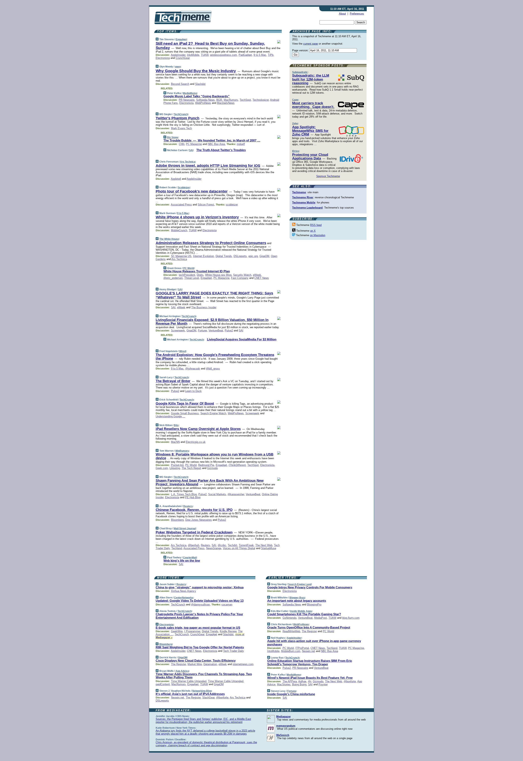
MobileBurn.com (290, 651)
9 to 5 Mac (260, 54)
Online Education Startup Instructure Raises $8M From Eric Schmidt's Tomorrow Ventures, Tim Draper (309, 662)
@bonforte (222, 697)
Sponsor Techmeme (328, 176)
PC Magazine (194, 144)
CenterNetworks (183, 597)
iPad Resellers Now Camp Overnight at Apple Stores (198, 429)
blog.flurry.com (351, 617)
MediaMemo (190, 93)
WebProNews (203, 102)
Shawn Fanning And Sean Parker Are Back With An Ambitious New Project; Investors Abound (210, 482)
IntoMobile (193, 54)
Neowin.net (177, 697)
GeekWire (177, 631)
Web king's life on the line (181, 560)
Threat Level (191, 277)
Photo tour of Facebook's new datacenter (192, 191)
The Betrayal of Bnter (173, 381)
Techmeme (299, 192)
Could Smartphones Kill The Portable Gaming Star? (304, 614)
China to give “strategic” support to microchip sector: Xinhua (200, 587)
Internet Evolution (203, 256)
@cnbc (222, 545)
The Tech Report (191, 468)
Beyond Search (180, 83)
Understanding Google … (170, 416)
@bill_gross (213, 368)
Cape (295, 100)
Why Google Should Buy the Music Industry (196, 71)
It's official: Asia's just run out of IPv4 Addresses (190, 694)
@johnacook (192, 368)
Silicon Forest (206, 204)
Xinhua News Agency (183, 591)
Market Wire (195, 664)
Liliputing (175, 468)
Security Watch (242, 274)
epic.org (253, 256)
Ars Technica (187, 162)
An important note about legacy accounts (296, 600)
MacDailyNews (226, 102)
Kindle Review (228, 631)
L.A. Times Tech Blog (184, 494)
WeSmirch (282, 735)
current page (310, 43)
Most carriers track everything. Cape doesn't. (313, 105)
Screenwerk (178, 330)
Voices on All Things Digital (239, 548)
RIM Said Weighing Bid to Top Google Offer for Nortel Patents (200, 647)
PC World (188, 268)
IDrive (295, 151)
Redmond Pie (206, 465)
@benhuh (193, 545)
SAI (191, 150)
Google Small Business (185, 413)
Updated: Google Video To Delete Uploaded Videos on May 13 (200, 600)
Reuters (188, 506)
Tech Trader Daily (233, 650)
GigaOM (264, 256)
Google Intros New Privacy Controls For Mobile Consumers (309, 587)
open (178, 66)
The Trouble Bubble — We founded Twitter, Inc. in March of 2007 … (211, 140)
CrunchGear (183, 57)
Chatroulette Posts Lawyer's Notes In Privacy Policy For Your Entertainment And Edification (199, 615)
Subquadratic (300, 72)
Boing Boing (299, 684)
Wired (182, 351)
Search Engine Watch (213, 413)
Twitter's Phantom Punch (177, 118)
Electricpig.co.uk (196, 441)
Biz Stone (172, 137)
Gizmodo (212, 468)
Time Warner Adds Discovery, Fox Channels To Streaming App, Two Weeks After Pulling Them (204, 675)
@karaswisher (236, 494)
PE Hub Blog (192, 497)
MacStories (284, 684)
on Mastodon (317, 235)
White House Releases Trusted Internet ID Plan (196, 271)
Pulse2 (229, 330)
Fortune (202, 330)
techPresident (187, 274)
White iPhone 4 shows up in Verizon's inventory (197, 217)
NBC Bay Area (216, 144)
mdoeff (241, 144)
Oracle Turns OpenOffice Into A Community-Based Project (308, 627)
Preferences (357, 13)
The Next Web (263, 545)
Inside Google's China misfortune (291, 694)
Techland (176, 548)
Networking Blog (201, 691)
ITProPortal (302, 648)
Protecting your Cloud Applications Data (310, 156)
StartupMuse (268, 548)
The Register (178, 664)
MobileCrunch (179, 230)
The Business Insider (203, 307)
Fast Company (239, 277)
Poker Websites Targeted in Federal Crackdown (194, 532)
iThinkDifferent (237, 465)
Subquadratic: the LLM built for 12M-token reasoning (310, 79)
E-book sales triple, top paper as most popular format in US (198, 627)
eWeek (257, 274)
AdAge (302, 681)
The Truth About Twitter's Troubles (221, 150)
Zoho (295, 123)
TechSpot (245, 99)
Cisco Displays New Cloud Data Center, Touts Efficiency (196, 660)
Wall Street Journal (185, 528)
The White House (169, 239)
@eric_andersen (173, 277)
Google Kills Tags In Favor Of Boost (185, 403)
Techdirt (232, 545)
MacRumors (231, 99)
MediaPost (320, 617)
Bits (176, 425)
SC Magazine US (181, 256)
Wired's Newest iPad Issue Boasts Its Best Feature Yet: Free (310, 677)
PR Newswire (186, 99)
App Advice (182, 671)
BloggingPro (314, 604)
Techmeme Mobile (303, 202)
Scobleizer (184, 187)
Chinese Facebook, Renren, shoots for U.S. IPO (194, 510)
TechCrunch (181, 114)
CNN (181, 144)
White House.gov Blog (218, 274)
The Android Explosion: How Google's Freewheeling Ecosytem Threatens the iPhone (215, 356)
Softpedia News (205, 99)
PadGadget (245, 54)
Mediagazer (283, 716)
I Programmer (192, 631)
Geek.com (162, 468)
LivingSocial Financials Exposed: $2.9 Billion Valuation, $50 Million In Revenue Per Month (212, 322)
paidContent (163, 684)
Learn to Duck (193, 391)
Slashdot (200, 83)
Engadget (181, 39)
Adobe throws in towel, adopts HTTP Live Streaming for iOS (208, 166)
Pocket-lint (177, 465)
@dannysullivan (200, 604)
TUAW (204, 54)
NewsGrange (213, 548)
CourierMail (190, 557)
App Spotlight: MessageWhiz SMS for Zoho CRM (310, 131)
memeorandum (285, 725)
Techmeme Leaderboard (307, 207)
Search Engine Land (299, 584)
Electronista (163, 57)
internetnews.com (243, 664)
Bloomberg (177, 519)
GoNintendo (289, 617)
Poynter (323, 684)
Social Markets (217, 494)
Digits (200, 274)
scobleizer (232, 204)
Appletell (176, 178)
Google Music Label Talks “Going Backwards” (196, 96)
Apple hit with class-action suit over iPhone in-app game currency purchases (314, 642)
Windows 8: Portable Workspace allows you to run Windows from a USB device (214, 456)
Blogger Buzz (297, 597)
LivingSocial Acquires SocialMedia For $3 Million (241, 339)
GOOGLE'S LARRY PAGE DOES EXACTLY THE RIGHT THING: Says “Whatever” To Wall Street (214, 295)
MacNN (175, 441)
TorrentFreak (246, 545)
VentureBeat (216, 330)
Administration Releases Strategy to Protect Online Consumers (211, 243)
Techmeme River (302, 197)
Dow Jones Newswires (198, 519)
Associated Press (181, 204)
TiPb (270, 54)
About (342, 13)
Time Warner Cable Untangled (188, 681)
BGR (219, 99)
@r (309, 681)
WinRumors (182, 451)
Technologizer (261, 99)
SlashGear (208, 697)
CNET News (261, 277)
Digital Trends (224, 256)
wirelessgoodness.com (223, 54)
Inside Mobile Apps (301, 611)
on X (313, 230)
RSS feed (316, 225)
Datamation (210, 664)
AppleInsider (178, 54)
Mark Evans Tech (181, 128)
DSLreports (240, 256)
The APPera (290, 681)
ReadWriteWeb (291, 631)
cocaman (226, 604)
